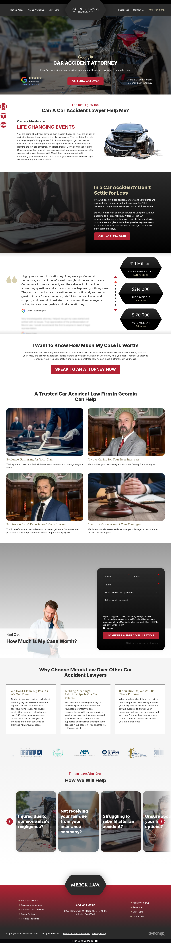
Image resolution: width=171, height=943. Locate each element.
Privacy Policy (99, 933)
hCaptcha (153, 643)
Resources (138, 907)
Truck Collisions (29, 914)
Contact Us (138, 916)
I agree (109, 628)
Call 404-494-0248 (85, 81)
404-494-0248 (157, 10)
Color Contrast (96, 941)
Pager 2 (3, 115)
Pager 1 (3, 106)
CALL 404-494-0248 (112, 236)
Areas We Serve (141, 902)
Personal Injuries (29, 900)
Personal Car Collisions (32, 909)
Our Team (138, 912)
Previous (115, 277)
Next (115, 309)
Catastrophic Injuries (31, 905)
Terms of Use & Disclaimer (76, 933)
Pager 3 (3, 124)
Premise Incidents (30, 918)
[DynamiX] (157, 934)
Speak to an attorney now (85, 369)
